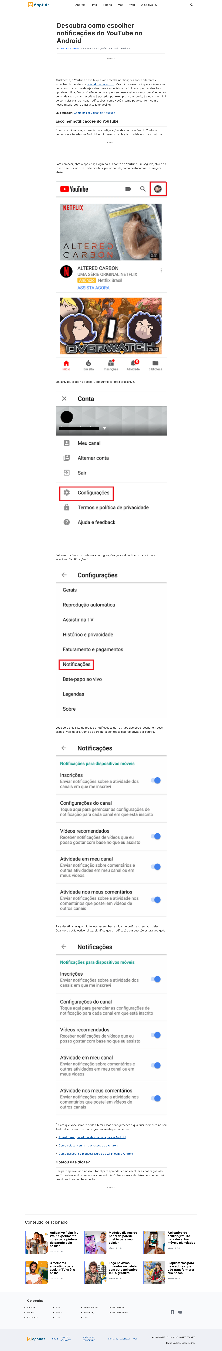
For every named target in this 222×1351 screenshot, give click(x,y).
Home (134, 1339)
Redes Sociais (91, 1307)
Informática (32, 1317)
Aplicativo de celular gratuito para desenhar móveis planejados (181, 1237)
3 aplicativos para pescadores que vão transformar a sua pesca (181, 1268)
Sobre (55, 1339)
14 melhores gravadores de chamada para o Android (92, 1137)
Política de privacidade (89, 1338)
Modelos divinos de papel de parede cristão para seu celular (123, 1237)
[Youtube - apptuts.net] (180, 1312)
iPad (94, 4)
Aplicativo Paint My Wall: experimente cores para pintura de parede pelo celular (64, 1239)
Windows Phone (120, 1312)
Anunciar (125, 1339)
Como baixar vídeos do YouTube (94, 112)
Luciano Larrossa (70, 48)
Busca (163, 5)
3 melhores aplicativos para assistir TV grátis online (62, 1268)
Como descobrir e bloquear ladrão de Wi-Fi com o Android (96, 1153)
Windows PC (149, 4)
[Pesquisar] (191, 5)
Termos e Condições (65, 1338)
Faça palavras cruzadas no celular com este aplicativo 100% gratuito (123, 1268)
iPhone (107, 4)
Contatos (113, 1339)
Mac (120, 4)
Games (30, 1312)
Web (132, 4)
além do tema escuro (100, 84)
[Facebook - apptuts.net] (172, 1312)
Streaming (89, 1312)
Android (80, 4)
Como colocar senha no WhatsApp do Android (88, 1145)
